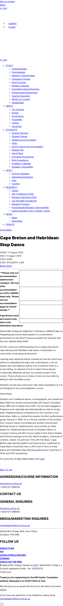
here (42, 459)
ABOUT (9, 106)
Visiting (15, 123)
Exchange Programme (23, 157)
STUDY (9, 65)
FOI (1, 551)
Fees (14, 180)
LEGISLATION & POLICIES (13, 555)
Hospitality (17, 119)
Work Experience (20, 160)
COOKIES (5, 558)
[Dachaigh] (4, 18)
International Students (22, 177)
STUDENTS (11, 129)
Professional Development (25, 92)
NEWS (9, 214)
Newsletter (17, 221)
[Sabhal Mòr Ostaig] (31, 56)
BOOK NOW (6, 266)
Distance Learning (20, 85)
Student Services (20, 133)
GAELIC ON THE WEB (11, 562)
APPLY (9, 170)
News (14, 217)
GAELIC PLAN (7, 548)
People (15, 113)
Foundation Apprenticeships (25, 89)
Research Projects (21, 204)
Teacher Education (21, 96)
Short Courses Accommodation (27, 146)
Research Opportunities (23, 75)
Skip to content (7, 1)
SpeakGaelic (18, 102)
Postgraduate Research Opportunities (30, 207)
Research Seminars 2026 (24, 197)
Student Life (17, 150)
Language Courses (21, 79)
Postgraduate (18, 72)
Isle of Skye (17, 153)
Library (15, 190)
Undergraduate (19, 69)
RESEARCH (11, 187)
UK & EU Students (20, 173)
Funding (16, 183)
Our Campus (18, 109)
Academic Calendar (21, 163)
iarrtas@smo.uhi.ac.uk (11, 483)
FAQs (14, 143)
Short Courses (19, 82)
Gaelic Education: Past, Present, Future (31, 211)
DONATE (10, 224)
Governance (18, 116)
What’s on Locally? (21, 99)
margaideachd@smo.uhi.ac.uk (15, 525)
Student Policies (19, 136)
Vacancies (17, 126)
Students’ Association (22, 167)
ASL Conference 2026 (23, 194)
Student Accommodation (24, 140)
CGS (35, 565)
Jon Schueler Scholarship (24, 201)
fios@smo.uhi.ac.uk (9, 508)
